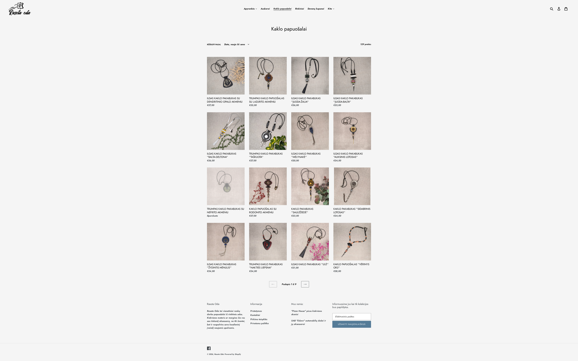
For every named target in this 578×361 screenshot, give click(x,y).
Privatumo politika (259, 323)
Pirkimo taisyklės (258, 319)
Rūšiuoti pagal (214, 44)
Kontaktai (255, 315)
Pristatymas (256, 311)
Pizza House (298, 311)
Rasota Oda (219, 354)
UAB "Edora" (298, 320)
